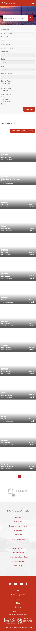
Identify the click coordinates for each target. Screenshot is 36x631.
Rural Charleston (18, 553)
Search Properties (18, 595)
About (18, 599)
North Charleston (18, 548)
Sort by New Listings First (22, 131)
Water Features (6, 94)
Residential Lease (8, 90)
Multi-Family (7, 88)
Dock (4, 104)
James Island (18, 530)
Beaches (18, 517)
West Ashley (18, 566)
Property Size (5, 44)
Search (28, 109)
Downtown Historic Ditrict (18, 526)
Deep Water (6, 101)
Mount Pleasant (18, 544)
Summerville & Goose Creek (18, 557)
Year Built (4, 37)
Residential (6, 86)
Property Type (6, 81)
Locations (4, 52)
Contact (18, 607)
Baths (3, 59)
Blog (18, 603)
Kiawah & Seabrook (18, 539)
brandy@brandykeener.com (18, 614)
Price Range (5, 29)
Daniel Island (18, 522)
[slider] (2, 31)
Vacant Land (6, 83)
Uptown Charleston (18, 561)
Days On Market (6, 74)
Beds (2, 66)
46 (31, 477)
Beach (4, 97)
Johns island (18, 535)
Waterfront (6, 99)
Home (18, 591)
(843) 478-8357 (18, 611)
